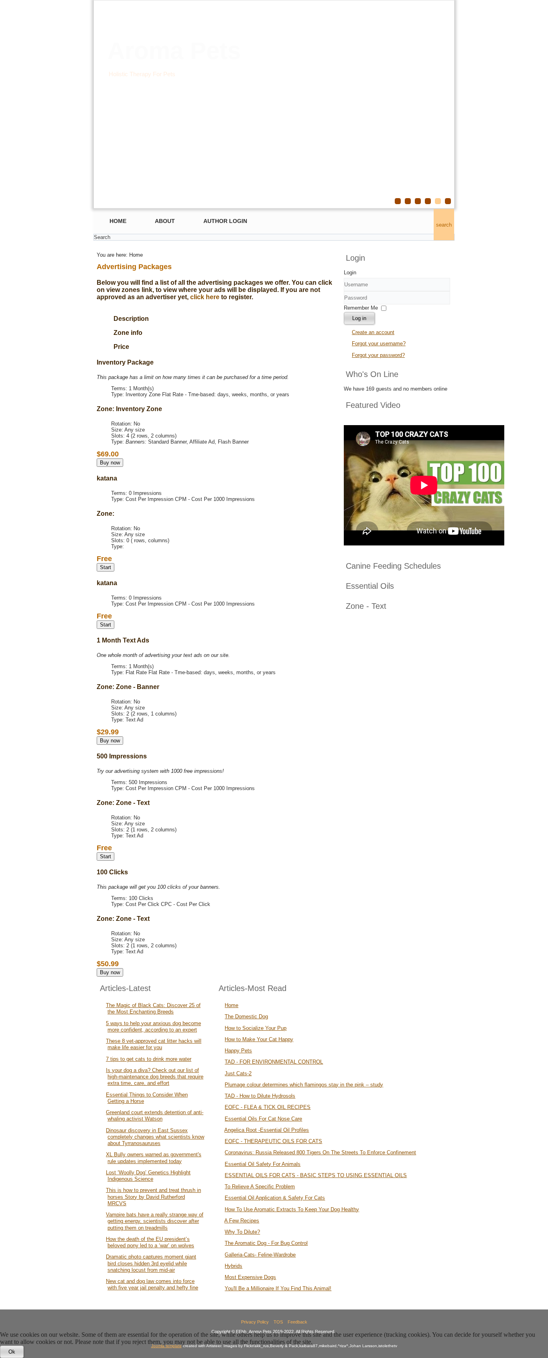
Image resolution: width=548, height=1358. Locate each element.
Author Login (225, 221)
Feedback (297, 1321)
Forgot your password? (378, 355)
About (165, 221)
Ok (11, 1352)
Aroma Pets (174, 50)
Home (118, 221)
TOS (278, 1321)
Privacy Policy (255, 1321)
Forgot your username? (379, 344)
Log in (359, 318)
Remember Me (361, 308)
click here (204, 297)
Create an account (373, 332)
